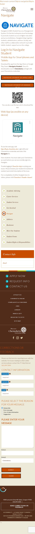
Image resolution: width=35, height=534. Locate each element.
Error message (7, 410)
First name (5, 374)
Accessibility (7, 512)
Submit (11, 470)
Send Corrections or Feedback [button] (19, 506)
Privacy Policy (17, 514)
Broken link (6, 408)
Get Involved (11, 208)
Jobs (17, 306)
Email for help (17, 166)
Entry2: (3, 457)
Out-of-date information (10, 412)
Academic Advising (13, 191)
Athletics (10, 219)
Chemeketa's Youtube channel (23, 177)
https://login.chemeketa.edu (9, 149)
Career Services (12, 196)
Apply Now (17, 276)
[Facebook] (13, 338)
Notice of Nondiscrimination (13, 516)
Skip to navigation (22, 1)
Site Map (17, 321)
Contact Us (18, 286)
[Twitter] (21, 338)
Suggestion (7, 414)
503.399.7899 (6, 365)
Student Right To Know (22, 512)
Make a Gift (17, 313)
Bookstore (10, 225)
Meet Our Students (13, 231)
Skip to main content (7, 1)
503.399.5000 (17, 502)
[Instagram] (17, 338)
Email (5, 263)
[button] (32, 9)
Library (17, 310)
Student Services (12, 202)
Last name (5, 382)
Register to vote (17, 317)
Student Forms (12, 236)
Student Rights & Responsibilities (18, 242)
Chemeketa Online (17, 298)
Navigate (10, 213)
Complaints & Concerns (17, 302)
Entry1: (3, 450)
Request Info (20, 281)
